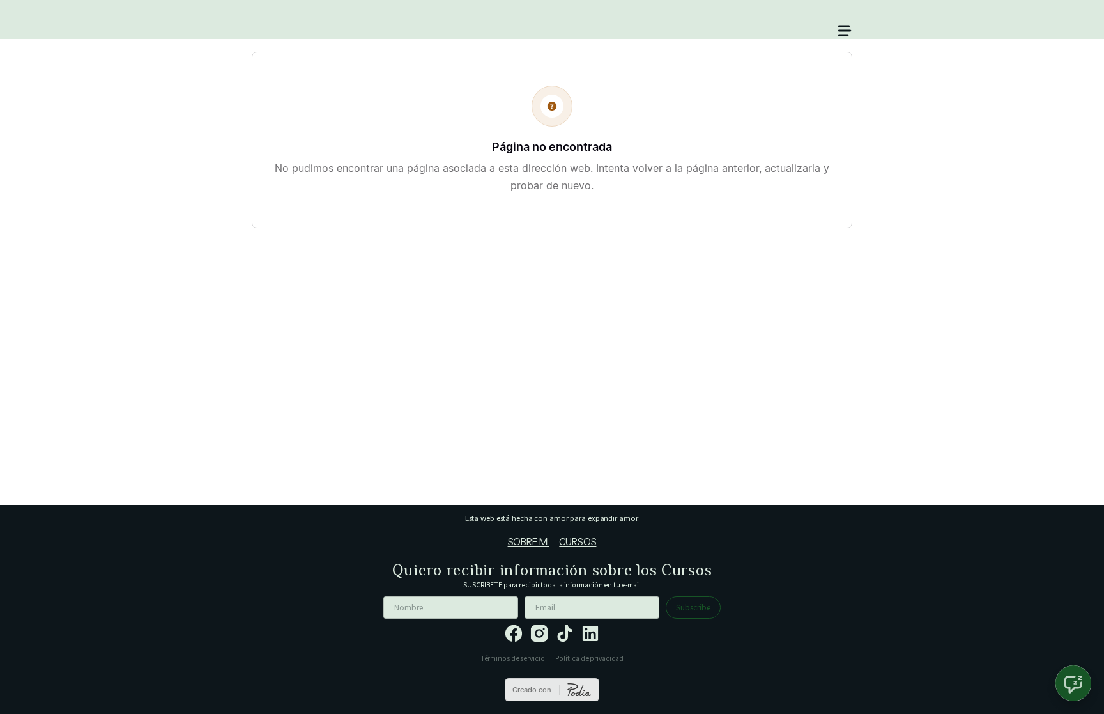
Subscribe (693, 606)
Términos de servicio (512, 658)
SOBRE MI (528, 542)
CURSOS (577, 542)
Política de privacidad (589, 658)
